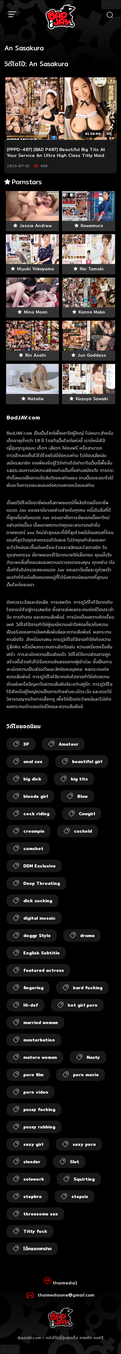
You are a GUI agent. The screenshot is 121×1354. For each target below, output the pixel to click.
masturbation (39, 1039)
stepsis (79, 1196)
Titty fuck (35, 1231)
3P (26, 744)
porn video (35, 1092)
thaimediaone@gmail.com (66, 1295)
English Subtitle (41, 952)
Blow (82, 796)
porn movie (86, 1074)
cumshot (33, 848)
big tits (79, 778)
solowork (33, 1179)
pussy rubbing (39, 1126)
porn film (33, 1074)
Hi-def (30, 1005)
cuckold (83, 831)
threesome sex (40, 1213)
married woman (40, 1022)
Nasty (93, 1057)
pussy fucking (39, 1109)
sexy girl (33, 1144)
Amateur (68, 744)
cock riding (36, 813)
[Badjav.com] (60, 16)
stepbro (32, 1196)
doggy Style (37, 935)
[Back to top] (110, 1343)
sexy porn (84, 1144)
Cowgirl (87, 813)
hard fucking (87, 987)
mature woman (40, 1057)
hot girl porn (82, 1005)
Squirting (84, 1179)
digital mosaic (39, 918)
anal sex (33, 761)
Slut (74, 1161)
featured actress (43, 970)
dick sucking (37, 900)
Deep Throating (41, 883)
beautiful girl (87, 761)
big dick (32, 778)
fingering (33, 987)
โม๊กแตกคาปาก (37, 1248)
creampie (33, 831)
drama (87, 935)
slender (31, 1161)
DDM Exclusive (39, 865)
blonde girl (35, 796)
